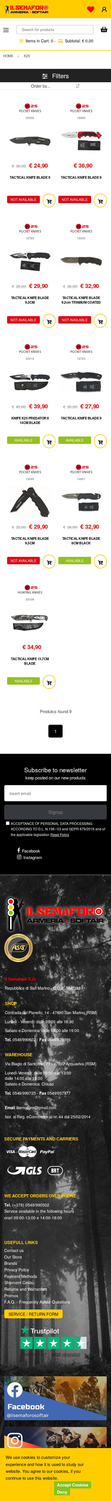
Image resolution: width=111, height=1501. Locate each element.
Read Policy (59, 834)
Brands (10, 1263)
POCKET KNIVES (30, 111)
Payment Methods (20, 1276)
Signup (55, 812)
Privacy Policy (16, 1270)
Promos (11, 1295)
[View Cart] (104, 30)
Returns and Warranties (25, 1289)
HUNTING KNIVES (30, 592)
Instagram (32, 857)
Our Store (13, 1257)
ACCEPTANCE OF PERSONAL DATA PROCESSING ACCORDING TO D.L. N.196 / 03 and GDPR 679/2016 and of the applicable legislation (58, 829)
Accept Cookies (72, 1485)
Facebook (31, 851)
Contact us (14, 1250)
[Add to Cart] (49, 200)
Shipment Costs (18, 1282)
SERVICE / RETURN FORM (33, 1314)
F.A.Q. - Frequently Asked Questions (37, 1302)
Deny (62, 1492)
